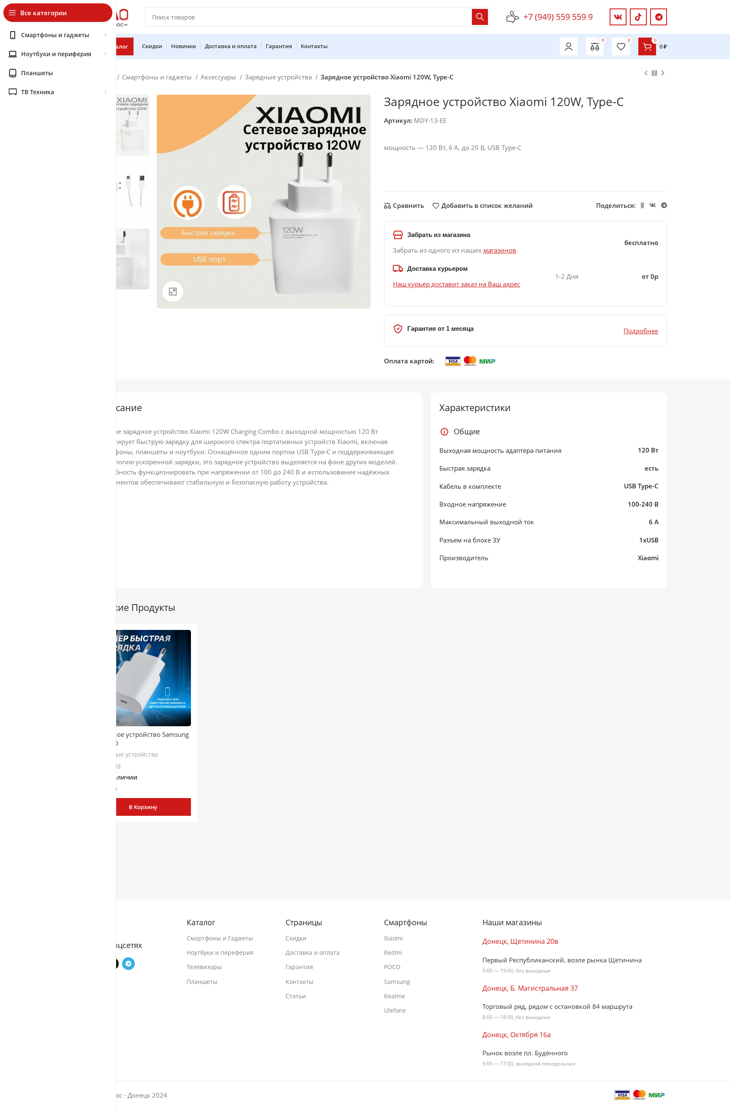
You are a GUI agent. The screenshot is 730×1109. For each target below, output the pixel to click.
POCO (392, 967)
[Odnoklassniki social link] (642, 205)
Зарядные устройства (279, 77)
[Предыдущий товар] (646, 73)
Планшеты (202, 982)
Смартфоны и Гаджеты (220, 938)
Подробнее (641, 331)
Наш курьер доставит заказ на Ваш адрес (456, 284)
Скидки (296, 938)
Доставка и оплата (313, 952)
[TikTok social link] (638, 16)
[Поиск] (480, 17)
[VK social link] (618, 16)
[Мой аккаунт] (569, 46)
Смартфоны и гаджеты (157, 77)
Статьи (296, 996)
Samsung (397, 982)
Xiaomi (393, 938)
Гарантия (299, 967)
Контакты (299, 982)
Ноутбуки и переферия (220, 952)
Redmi (393, 952)
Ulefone (395, 1010)
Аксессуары (219, 77)
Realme (394, 996)
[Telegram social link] (658, 16)
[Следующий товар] (663, 73)
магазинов (499, 250)
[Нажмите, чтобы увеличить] (172, 291)
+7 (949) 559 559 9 (558, 16)
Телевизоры (204, 967)
